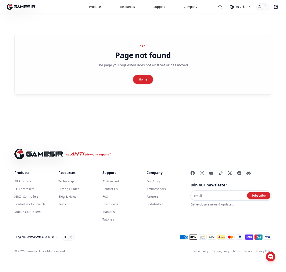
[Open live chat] (270, 256)
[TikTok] (220, 173)
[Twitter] (230, 173)
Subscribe (258, 195)
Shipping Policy (220, 251)
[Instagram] (202, 173)
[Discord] (248, 173)
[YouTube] (211, 173)
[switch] (262, 6)
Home (143, 79)
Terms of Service (243, 251)
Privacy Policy (264, 251)
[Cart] (275, 6)
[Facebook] (193, 173)
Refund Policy (201, 251)
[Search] (220, 6)
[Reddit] (239, 173)
